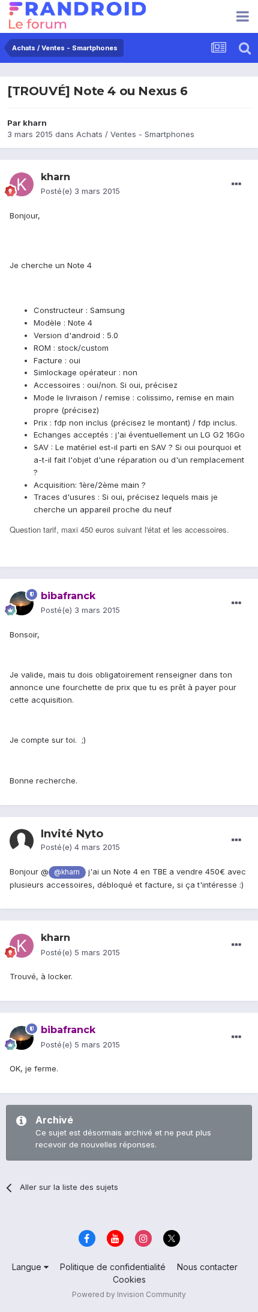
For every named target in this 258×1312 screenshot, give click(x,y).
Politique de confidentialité (113, 1267)
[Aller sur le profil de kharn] (22, 184)
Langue (28, 1267)
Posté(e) (80, 191)
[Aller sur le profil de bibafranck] (22, 603)
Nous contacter (207, 1267)
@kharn (67, 872)
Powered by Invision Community (129, 1294)
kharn (35, 122)
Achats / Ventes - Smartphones (135, 134)
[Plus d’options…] (236, 184)
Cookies (129, 1279)
